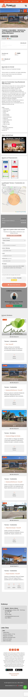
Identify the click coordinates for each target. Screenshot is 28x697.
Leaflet (17, 211)
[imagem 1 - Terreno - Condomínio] (14, 372)
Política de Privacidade (14, 673)
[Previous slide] (2, 18)
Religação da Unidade (8, 635)
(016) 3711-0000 (15, 1)
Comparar (15, 36)
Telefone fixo (6, 258)
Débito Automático (7, 640)
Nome (3, 242)
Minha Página (9, 305)
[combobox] (14, 240)
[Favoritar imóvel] (25, 320)
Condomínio (12, 30)
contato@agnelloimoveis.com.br (12, 616)
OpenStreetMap (23, 211)
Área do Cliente (7, 1)
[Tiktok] (18, 650)
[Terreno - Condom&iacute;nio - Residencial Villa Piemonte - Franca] (10, 6)
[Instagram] (13, 650)
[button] (21, 1)
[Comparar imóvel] (25, 322)
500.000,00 (23, 43)
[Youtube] (15, 650)
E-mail (3, 253)
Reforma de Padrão (7, 639)
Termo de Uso (14, 675)
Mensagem (4, 263)
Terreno (5, 30)
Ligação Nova (6, 632)
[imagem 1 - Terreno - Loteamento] (14, 326)
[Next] (24, 372)
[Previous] (3, 372)
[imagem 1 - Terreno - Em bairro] (14, 418)
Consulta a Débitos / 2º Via (9, 634)
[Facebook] (10, 650)
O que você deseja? (6, 238)
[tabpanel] (14, 18)
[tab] (21, 10)
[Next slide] (25, 18)
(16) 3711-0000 (8, 614)
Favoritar (6, 36)
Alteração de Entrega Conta (9, 637)
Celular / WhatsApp (6, 248)
